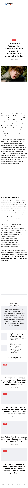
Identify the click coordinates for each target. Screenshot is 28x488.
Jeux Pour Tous (22, 485)
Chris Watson (15, 59)
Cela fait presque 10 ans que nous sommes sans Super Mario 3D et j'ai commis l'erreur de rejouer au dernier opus (14, 381)
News (14, 40)
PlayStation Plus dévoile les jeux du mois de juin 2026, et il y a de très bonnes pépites (14, 439)
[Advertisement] (14, 23)
